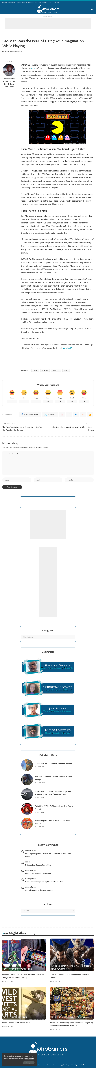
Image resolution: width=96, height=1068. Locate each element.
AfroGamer (9, 51)
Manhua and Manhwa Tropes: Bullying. (39, 873)
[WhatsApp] (69, 414)
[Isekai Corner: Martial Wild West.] (24, 1003)
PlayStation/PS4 (64, 969)
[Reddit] (83, 414)
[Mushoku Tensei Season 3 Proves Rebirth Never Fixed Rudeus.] (9, 70)
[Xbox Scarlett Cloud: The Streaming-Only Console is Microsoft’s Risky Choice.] (27, 794)
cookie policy (29, 1059)
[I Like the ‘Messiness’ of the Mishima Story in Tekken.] (72, 955)
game (33, 68)
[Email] (90, 414)
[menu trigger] (5, 9)
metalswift (68, 348)
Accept (28, 1063)
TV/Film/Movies (80, 1017)
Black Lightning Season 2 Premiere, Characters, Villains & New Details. (48, 855)
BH (81, 966)
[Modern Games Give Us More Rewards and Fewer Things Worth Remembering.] (24, 955)
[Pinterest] (62, 414)
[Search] (92, 9)
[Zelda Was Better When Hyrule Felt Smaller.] (27, 765)
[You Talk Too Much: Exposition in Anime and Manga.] (27, 779)
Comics (10, 1017)
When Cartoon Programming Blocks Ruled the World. (45, 882)
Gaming (7, 969)
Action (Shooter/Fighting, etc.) (65, 966)
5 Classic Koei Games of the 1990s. (38, 865)
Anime (53, 1017)
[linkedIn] (76, 414)
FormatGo (29, 850)
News (30, 969)
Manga (18, 1017)
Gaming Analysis (19, 969)
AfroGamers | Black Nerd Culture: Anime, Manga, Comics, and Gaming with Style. (57, 1065)
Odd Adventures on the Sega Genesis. (39, 890)
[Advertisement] (48, 23)
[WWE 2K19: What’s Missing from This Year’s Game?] (27, 809)
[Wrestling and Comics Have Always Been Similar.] (27, 823)
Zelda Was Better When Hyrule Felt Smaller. (54, 763)
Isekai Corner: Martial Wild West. (16, 1023)
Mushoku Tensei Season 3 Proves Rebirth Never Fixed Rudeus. (9, 82)
